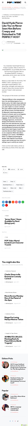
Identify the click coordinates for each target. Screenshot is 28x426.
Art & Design (14, 362)
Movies (4, 16)
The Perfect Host (8, 191)
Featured (13, 271)
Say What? (15, 16)
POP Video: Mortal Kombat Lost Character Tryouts (14, 242)
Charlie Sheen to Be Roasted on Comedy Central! (13, 276)
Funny (22, 14)
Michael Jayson (11, 41)
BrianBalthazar (15, 371)
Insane (5, 188)
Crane (5, 181)
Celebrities (6, 14)
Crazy (12, 181)
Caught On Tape (10, 333)
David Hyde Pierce (8, 184)
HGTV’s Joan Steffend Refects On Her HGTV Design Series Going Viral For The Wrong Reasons (18, 366)
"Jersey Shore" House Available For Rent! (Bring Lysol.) (13, 221)
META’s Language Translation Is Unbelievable (15, 408)
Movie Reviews (9, 292)
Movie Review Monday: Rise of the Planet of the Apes (14, 298)
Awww (7, 215)
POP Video (9, 16)
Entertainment (16, 14)
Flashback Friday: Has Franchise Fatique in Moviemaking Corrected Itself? (17, 380)
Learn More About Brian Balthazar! (17, 397)
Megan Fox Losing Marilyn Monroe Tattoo (14, 318)
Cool (10, 14)
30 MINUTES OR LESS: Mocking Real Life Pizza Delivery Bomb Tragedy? (13, 340)
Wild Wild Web (6, 18)
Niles (21, 188)
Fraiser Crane (20, 184)
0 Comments (17, 43)
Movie (13, 188)
